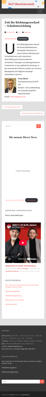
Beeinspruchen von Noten (14, 300)
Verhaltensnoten (11, 304)
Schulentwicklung (10, 39)
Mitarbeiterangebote (12, 291)
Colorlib (11, 395)
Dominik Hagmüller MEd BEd (24, 349)
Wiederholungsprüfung (13, 296)
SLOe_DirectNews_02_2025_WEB (14, 200)
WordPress (25, 395)
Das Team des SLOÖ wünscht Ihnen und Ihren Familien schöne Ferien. (22, 286)
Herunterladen (22, 39)
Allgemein (27, 32)
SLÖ (19, 32)
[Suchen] (38, 126)
